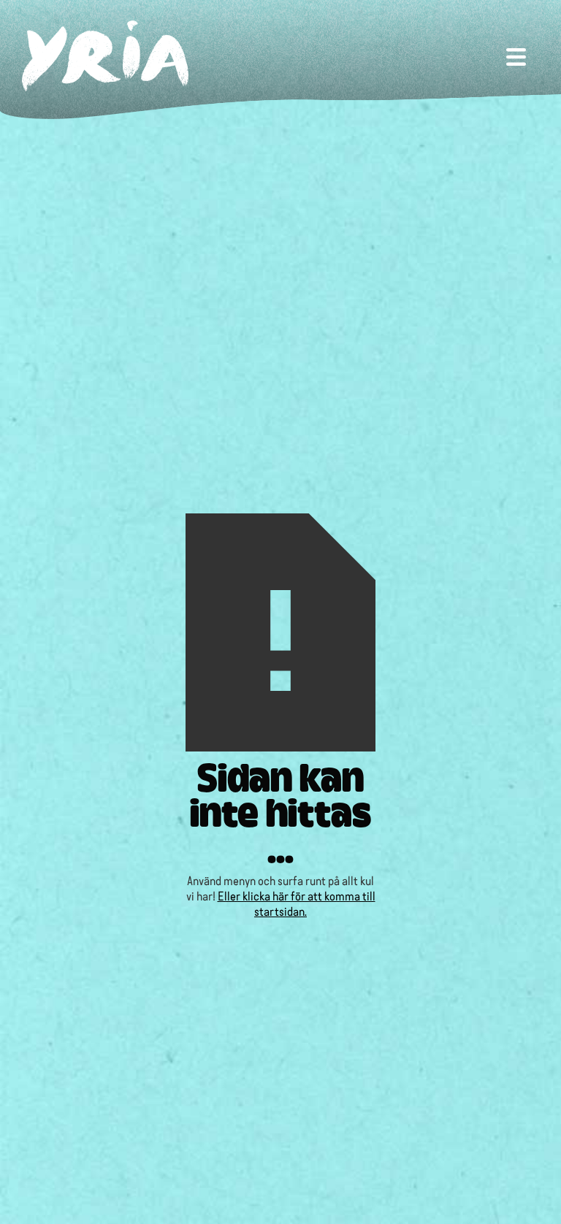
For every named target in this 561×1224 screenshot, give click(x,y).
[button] (516, 55)
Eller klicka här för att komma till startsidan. (296, 902)
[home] (105, 55)
